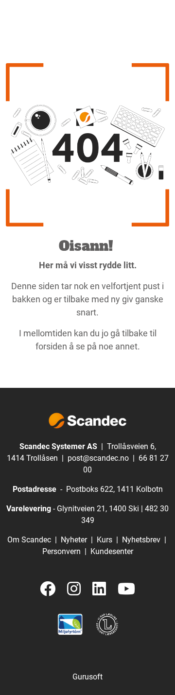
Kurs (104, 539)
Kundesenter (111, 551)
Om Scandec (29, 539)
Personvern (61, 551)
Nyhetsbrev (141, 539)
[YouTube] (126, 589)
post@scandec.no (98, 458)
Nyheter (74, 539)
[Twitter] (47, 589)
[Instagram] (74, 589)
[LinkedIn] (99, 589)
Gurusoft (87, 676)
